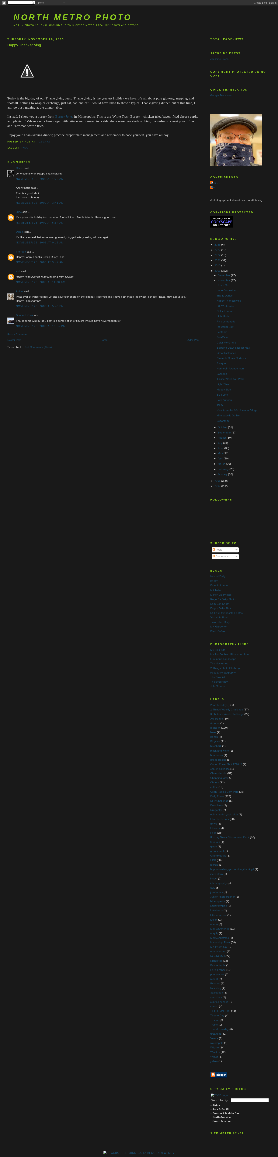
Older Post (193, 340)
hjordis (214, 864)
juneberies (216, 892)
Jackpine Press (219, 59)
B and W (215, 727)
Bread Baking (218, 759)
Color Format (225, 311)
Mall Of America (219, 928)
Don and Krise (24, 315)
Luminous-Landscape (223, 659)
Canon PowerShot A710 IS (226, 764)
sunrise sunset (219, 1002)
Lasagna (222, 373)
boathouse (216, 755)
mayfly (214, 933)
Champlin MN (218, 773)
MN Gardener (218, 626)
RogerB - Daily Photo (222, 599)
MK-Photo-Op (218, 947)
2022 (217, 255)
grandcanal (217, 851)
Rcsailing (215, 988)
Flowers (215, 828)
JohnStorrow (217, 686)
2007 (217, 486)
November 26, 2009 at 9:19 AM (40, 242)
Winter (214, 1056)
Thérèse (21, 251)
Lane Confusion (226, 290)
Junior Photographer (222, 896)
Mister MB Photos (220, 594)
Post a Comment (17, 334)
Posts (218, 549)
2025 (217, 244)
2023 (217, 250)
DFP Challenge (219, 800)
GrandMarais (218, 855)
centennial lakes (220, 768)
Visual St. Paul (219, 617)
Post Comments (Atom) (38, 347)
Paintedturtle (217, 965)
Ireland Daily (217, 576)
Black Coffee (217, 631)
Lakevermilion (218, 905)
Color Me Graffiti (226, 342)
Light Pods (223, 316)
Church (214, 782)
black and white (219, 750)
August (222, 437)
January (223, 474)
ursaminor (216, 1033)
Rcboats (215, 983)
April (221, 458)
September (225, 432)
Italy (212, 887)
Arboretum (216, 718)
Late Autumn (224, 400)
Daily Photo (217, 796)
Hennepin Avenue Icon (230, 368)
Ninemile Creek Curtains (231, 358)
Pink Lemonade (226, 321)
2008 (217, 481)
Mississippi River (220, 942)
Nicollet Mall (217, 956)
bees (213, 732)
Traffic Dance (225, 295)
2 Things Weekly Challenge (226, 709)
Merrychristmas (219, 937)
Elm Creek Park (219, 819)
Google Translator (221, 95)
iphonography (218, 883)
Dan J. (20, 231)
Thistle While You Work (230, 379)
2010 (217, 265)
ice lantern (216, 874)
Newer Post (14, 340)
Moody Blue (224, 389)
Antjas (19, 291)
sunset (214, 1006)
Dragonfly (216, 810)
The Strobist (217, 677)
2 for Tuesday (218, 705)
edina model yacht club (224, 814)
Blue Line (222, 394)
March (222, 463)
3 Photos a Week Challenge (227, 714)
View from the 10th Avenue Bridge (237, 410)
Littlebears (216, 910)
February (223, 469)
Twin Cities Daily (220, 622)
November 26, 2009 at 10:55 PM (41, 326)
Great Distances (226, 353)
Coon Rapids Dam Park (224, 791)
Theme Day (217, 1015)
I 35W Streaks (225, 306)
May (221, 453)
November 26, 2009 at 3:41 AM (40, 202)
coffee (214, 787)
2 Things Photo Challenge (225, 668)
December (224, 275)
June (19, 211)
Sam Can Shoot (219, 603)
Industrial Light (225, 326)
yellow (214, 1061)
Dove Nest (216, 805)
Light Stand (223, 384)
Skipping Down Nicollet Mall (233, 347)
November (224, 280)
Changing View (219, 778)
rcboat (214, 979)
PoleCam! (222, 337)
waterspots (216, 1043)
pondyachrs (217, 974)
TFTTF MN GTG (220, 1011)
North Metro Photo (72, 17)
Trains (214, 1024)
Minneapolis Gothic (228, 415)
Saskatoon (216, 992)
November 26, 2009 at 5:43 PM (40, 306)
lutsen (213, 919)
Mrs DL (215, 182)
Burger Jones (64, 116)
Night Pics (216, 960)
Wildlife (214, 1047)
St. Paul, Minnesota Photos (226, 613)
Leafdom (222, 332)
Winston (215, 1052)
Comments (222, 556)
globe (213, 846)
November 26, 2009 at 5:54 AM (40, 222)
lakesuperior (217, 901)
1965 (220, 405)
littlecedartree (218, 915)
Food (24, 147)
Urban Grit (223, 285)
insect (213, 878)
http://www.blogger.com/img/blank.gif (232, 869)
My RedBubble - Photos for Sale (229, 654)
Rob (213, 187)
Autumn (215, 723)
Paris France (218, 969)
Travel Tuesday (219, 1029)
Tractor (214, 1020)
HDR (213, 860)
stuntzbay (216, 997)
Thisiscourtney (219, 681)
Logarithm (223, 420)
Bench (214, 736)
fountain (215, 842)
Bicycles (215, 741)
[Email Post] (53, 141)
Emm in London (219, 585)
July (220, 443)
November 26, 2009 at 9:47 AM (40, 262)
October (223, 427)
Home (104, 340)
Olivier (19, 168)
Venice (214, 1038)
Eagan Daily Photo (221, 608)
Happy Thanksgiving (24, 45)
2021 (217, 260)
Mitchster (215, 590)
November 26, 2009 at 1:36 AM (40, 179)
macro (214, 924)
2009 (217, 270)
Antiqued (222, 363)
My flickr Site (217, 650)
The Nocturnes (219, 663)
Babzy (214, 581)
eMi (18, 271)
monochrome (218, 951)
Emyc (213, 823)
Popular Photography (223, 672)
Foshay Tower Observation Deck (229, 837)
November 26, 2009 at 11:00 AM (40, 282)
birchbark (215, 746)
